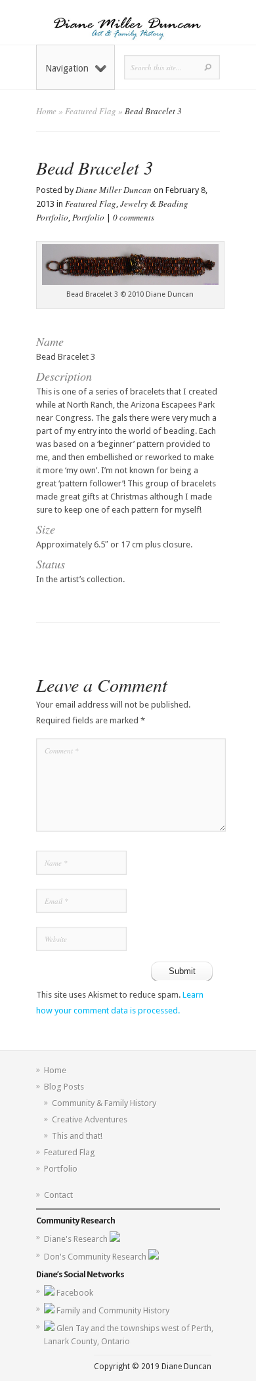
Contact (58, 1195)
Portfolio (88, 217)
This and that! (77, 1136)
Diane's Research (77, 1239)
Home (46, 111)
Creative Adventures (89, 1119)
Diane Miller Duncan (113, 190)
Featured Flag (90, 111)
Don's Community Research (96, 1257)
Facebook (74, 1293)
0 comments (133, 217)
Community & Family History (104, 1103)
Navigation (67, 68)
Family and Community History (112, 1310)
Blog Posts (64, 1087)
